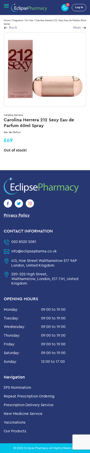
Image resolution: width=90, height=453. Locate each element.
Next (77, 27)
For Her (29, 20)
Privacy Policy (17, 215)
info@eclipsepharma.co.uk (34, 251)
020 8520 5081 (23, 241)
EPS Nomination (17, 387)
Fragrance (17, 20)
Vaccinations (15, 422)
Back (13, 27)
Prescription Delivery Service (29, 404)
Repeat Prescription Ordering (29, 396)
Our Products (15, 431)
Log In (79, 7)
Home (7, 20)
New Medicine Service (23, 413)
